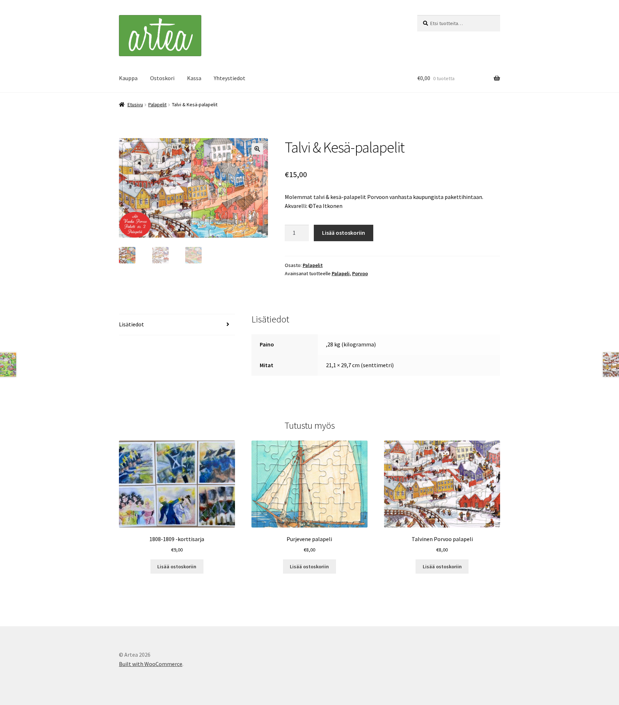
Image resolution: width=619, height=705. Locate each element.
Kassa (194, 78)
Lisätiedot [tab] (131, 324)
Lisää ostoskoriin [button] (176, 566)
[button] (257, 149)
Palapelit (157, 104)
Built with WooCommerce (150, 663)
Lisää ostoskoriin (343, 232)
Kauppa (128, 78)
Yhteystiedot (229, 78)
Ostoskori (162, 78)
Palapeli (341, 273)
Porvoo (360, 273)
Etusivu (135, 104)
